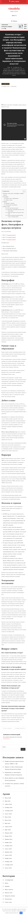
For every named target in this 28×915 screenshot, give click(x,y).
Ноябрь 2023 (8, 842)
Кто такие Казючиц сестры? (13, 208)
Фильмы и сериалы (10, 203)
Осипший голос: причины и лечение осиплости (14, 785)
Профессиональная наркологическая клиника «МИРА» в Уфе (14, 762)
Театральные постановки (11, 204)
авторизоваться (6, 738)
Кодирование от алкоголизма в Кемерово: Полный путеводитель (13, 774)
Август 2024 (8, 814)
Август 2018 (8, 868)
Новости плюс (8, 892)
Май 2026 (7, 801)
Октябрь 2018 (8, 861)
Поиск (13, 15)
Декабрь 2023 (8, 839)
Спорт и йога (8, 902)
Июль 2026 (8, 798)
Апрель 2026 (8, 804)
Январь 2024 (8, 836)
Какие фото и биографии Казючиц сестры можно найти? (16, 210)
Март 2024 (8, 829)
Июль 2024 (8, 817)
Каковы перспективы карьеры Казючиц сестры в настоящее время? (15, 216)
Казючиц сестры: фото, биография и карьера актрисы (13, 194)
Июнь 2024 (8, 820)
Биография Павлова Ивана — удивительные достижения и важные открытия (21, 728)
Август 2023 (8, 849)
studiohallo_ (14, 86)
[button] (23, 191)
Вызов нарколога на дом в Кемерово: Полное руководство (14, 779)
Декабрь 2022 (8, 852)
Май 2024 (7, 823)
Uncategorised (5, 83)
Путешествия (8, 899)
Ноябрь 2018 (8, 858)
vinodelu (14, 8)
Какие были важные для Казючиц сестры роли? (16, 213)
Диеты (6, 883)
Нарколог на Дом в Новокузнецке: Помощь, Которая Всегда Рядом (14, 768)
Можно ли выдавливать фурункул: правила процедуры (9, 728)
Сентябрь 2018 (9, 864)
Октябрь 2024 (8, 807)
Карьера (5, 201)
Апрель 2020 (8, 855)
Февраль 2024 (8, 833)
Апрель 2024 (8, 826)
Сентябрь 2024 (9, 810)
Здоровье (7, 886)
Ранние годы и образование (12, 198)
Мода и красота (9, 889)
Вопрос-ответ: (6, 206)
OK (21, 912)
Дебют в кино (9, 200)
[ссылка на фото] (11, 235)
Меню (15, 21)
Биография (5, 196)
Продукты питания (10, 896)
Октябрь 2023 (8, 845)
